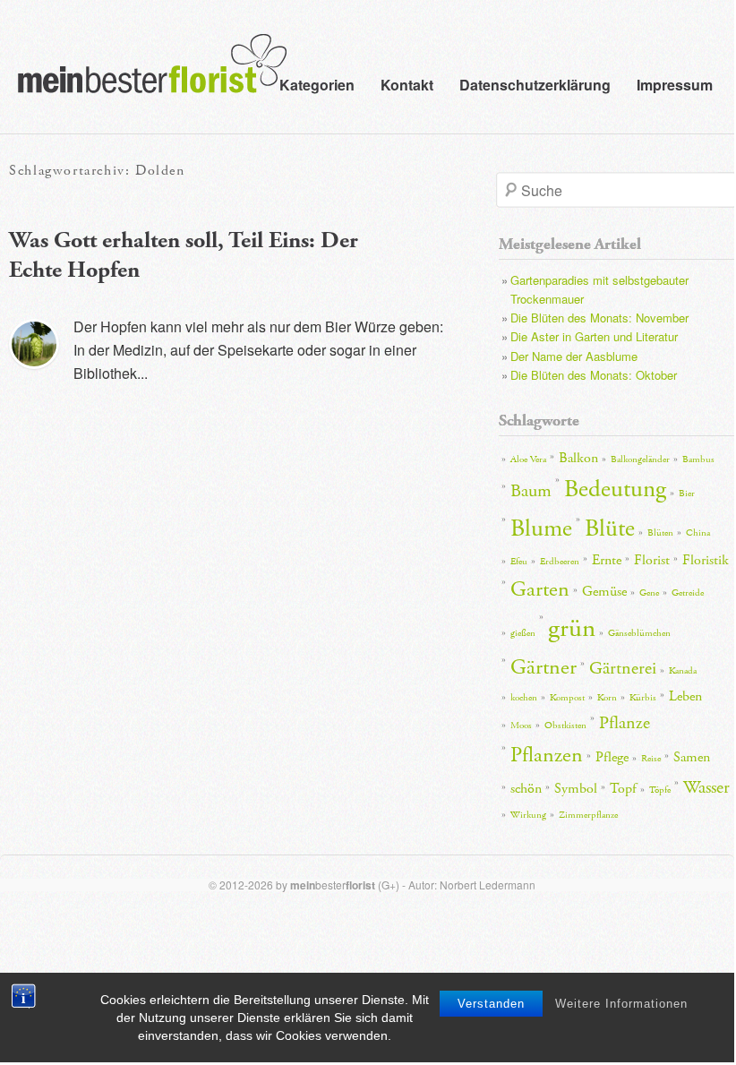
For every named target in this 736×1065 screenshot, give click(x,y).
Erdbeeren (559, 561)
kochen (523, 697)
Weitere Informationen (621, 1003)
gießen (522, 633)
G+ (388, 884)
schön (526, 788)
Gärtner (543, 667)
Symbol (575, 788)
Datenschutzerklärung (535, 84)
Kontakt (407, 84)
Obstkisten (565, 725)
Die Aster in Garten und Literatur (594, 336)
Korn (607, 697)
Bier (687, 493)
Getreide (688, 593)
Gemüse (604, 591)
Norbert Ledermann (487, 884)
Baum (531, 490)
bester (332, 884)
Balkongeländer (640, 459)
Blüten (660, 533)
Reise (651, 758)
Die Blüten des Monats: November (599, 317)
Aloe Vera (528, 459)
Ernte (606, 560)
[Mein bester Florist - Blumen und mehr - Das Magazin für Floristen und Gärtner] (143, 76)
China (698, 533)
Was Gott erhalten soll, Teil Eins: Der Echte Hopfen (183, 255)
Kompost (567, 697)
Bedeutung (615, 489)
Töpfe (660, 790)
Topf (623, 788)
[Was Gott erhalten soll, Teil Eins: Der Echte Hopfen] (34, 344)
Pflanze (624, 722)
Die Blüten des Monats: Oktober (593, 374)
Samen (691, 757)
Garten (539, 589)
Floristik (705, 560)
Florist (652, 560)
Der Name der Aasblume (574, 356)
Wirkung (528, 815)
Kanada (683, 671)
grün (571, 628)
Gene (649, 593)
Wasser (706, 787)
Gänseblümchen (639, 633)
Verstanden (491, 1003)
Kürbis (642, 697)
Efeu (518, 561)
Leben (685, 696)
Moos (521, 725)
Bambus (698, 459)
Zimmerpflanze (588, 815)
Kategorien (317, 84)
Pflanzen (546, 755)
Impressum (675, 84)
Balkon (578, 458)
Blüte (610, 529)
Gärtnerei (622, 668)
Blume (541, 529)
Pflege (612, 757)
